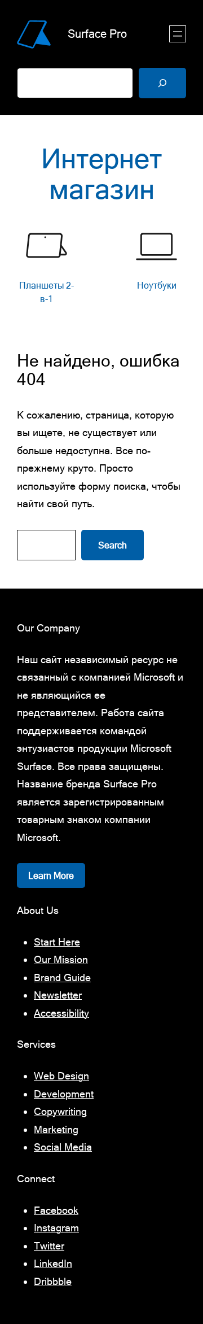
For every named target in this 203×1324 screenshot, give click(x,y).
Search (112, 545)
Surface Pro (97, 33)
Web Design (61, 1076)
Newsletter (58, 995)
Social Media (63, 1147)
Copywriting (60, 1111)
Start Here (57, 942)
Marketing (56, 1129)
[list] (101, 267)
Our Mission (61, 959)
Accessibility (61, 1013)
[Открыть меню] (177, 33)
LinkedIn (53, 1263)
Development (64, 1094)
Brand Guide (62, 977)
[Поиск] (162, 83)
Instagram (56, 1228)
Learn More (51, 875)
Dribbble (53, 1281)
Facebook (56, 1210)
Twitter (49, 1246)
